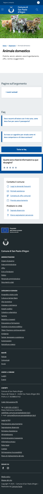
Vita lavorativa (6, 301)
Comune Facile (17, 486)
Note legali (5, 445)
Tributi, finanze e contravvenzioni (13, 330)
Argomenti (12, 45)
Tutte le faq (21, 149)
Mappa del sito (6, 480)
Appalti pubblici (6, 308)
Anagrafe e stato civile (9, 294)
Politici (3, 275)
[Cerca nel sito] (37, 9)
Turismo (4, 315)
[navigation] (2, 9)
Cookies (4, 448)
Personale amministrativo (10, 278)
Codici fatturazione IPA (9, 402)
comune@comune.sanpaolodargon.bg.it (21, 415)
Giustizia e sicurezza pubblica (11, 326)
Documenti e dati (7, 282)
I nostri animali (11, 92)
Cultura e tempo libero (9, 298)
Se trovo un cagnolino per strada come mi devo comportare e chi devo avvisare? (19, 136)
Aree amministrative (8, 264)
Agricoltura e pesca (8, 344)
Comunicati (5, 360)
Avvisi (3, 363)
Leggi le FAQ (5, 420)
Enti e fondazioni (7, 271)
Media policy (5, 476)
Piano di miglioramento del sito (12, 455)
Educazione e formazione (10, 323)
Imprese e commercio (9, 305)
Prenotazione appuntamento (11, 423)
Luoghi (3, 376)
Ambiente (4, 333)
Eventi (3, 379)
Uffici (3, 268)
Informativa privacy (8, 441)
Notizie (3, 356)
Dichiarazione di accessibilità (11, 452)
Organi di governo (7, 261)
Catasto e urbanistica (9, 312)
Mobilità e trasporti (8, 319)
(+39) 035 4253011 (11, 407)
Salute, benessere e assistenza (12, 337)
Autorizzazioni (6, 340)
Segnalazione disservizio (10, 427)
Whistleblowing (7, 434)
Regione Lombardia (8, 3)
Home (5, 45)
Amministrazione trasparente (12, 438)
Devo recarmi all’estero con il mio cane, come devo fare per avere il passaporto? (21, 120)
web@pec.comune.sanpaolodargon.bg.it (15, 412)
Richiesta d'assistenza (9, 431)
